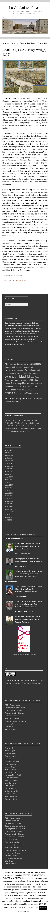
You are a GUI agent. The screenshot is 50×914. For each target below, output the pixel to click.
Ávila (36, 393)
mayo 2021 (9, 452)
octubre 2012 (9, 512)
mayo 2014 (9, 493)
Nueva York (13, 380)
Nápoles (34, 380)
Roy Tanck (32, 398)
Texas (13, 280)
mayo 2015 (9, 485)
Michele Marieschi (11, 791)
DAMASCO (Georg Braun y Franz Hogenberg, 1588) (23, 428)
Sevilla (32, 386)
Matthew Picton (10, 788)
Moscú (32, 377)
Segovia (26, 386)
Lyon (16, 377)
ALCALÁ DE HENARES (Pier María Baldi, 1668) (22, 423)
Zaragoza (30, 393)
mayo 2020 (9, 455)
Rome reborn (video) (12, 847)
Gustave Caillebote (11, 777)
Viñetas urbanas (10, 729)
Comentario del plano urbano (15, 707)
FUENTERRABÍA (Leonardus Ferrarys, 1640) (21, 426)
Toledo (13, 389)
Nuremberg (25, 380)
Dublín (31, 367)
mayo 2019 (9, 461)
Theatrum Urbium (11, 855)
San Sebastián (18, 387)
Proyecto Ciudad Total (12, 718)
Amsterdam (15, 364)
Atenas (23, 364)
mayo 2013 (9, 501)
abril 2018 (8, 469)
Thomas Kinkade (11, 799)
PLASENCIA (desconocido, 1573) (17, 431)
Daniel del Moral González (33, 43)
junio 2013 (8, 498)
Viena (23, 393)
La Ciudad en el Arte (25, 7)
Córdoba (19, 367)
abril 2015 (8, 487)
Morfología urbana (11, 716)
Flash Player (9, 401)
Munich (37, 377)
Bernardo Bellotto (11, 753)
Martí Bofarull (9, 785)
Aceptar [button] (43, 908)
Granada (37, 370)
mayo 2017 (9, 471)
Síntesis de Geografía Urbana (15, 721)
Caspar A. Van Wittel (12, 761)
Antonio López (10, 751)
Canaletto (8, 759)
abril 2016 (8, 479)
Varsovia (31, 390)
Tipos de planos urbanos (13, 724)
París (14, 383)
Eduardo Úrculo (10, 764)
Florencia (29, 370)
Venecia (10, 392)
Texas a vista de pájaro (13, 853)
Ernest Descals (10, 769)
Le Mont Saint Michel (27, 373)
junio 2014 (8, 490)
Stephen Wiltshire (11, 796)
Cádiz (14, 367)
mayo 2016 (9, 477)
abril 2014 (8, 495)
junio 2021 (8, 450)
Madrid (24, 376)
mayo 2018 (9, 466)
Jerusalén (17, 373)
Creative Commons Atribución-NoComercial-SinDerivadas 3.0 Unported (24, 683)
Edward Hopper (10, 767)
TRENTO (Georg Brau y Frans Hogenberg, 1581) (22, 420)
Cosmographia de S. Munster (15, 828)
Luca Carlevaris (10, 783)
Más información (25, 911)
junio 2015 (8, 482)
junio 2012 (8, 514)
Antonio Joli (9, 748)
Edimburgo (10, 370)
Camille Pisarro (10, 756)
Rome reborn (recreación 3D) (15, 845)
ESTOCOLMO (20, 370)
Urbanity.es (9, 726)
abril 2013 (8, 504)
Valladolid (26, 390)
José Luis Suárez (11, 780)
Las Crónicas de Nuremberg (14, 837)
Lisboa (35, 373)
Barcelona (30, 363)
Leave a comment (21, 280)
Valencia (20, 390)
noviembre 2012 (10, 509)
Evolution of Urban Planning (14, 713)
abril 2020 (8, 458)
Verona (18, 393)
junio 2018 (8, 463)
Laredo (9, 280)
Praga (19, 383)
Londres (9, 376)
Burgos (8, 366)
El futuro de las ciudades (13, 710)
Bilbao (38, 363)
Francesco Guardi (11, 772)
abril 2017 (8, 474)
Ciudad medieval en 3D (13, 820)
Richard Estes (10, 794)
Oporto (7, 383)
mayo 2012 (9, 517)
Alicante (8, 364)
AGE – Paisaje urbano (13, 705)
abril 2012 (8, 520)
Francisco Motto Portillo (13, 775)
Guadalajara (9, 373)
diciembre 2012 (10, 506)
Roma (25, 383)
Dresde (26, 367)
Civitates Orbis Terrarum (13, 823)
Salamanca (34, 383)
